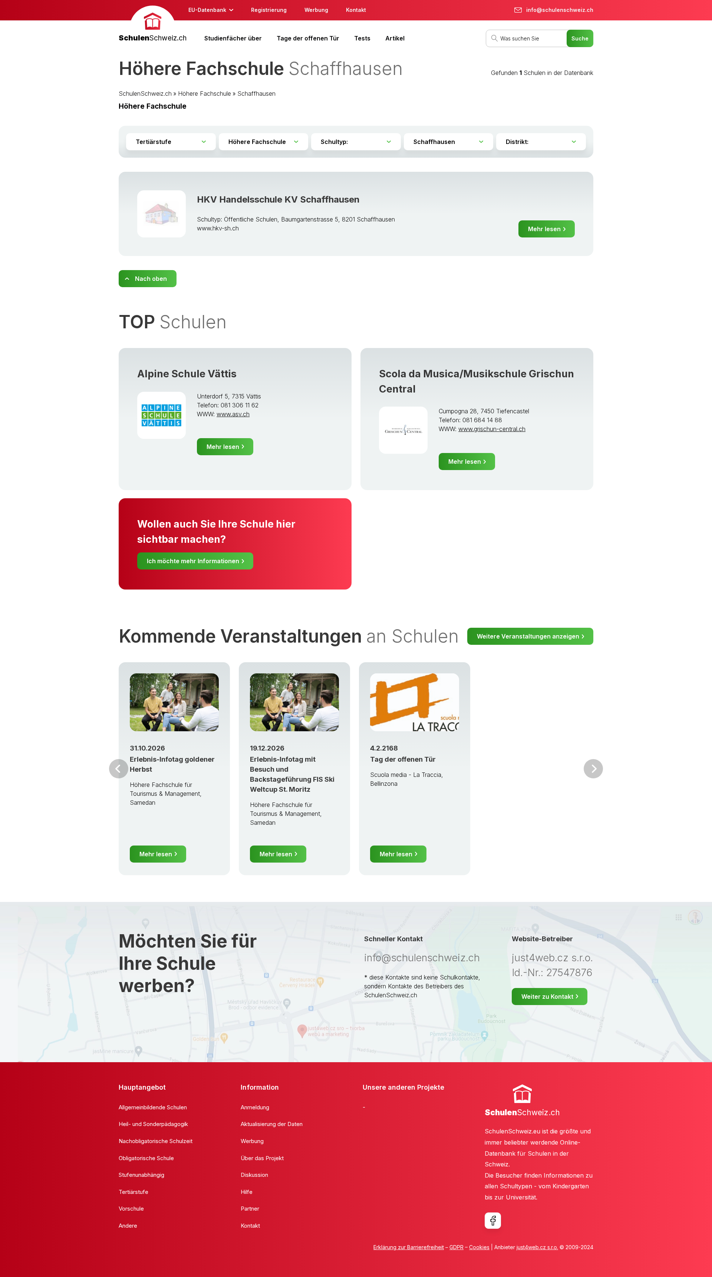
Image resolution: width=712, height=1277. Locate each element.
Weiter (593, 768)
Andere (128, 1225)
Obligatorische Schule (146, 1158)
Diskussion (254, 1174)
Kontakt (356, 10)
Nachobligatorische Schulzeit (155, 1141)
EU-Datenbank (207, 10)
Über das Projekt (262, 1158)
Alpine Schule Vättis (187, 374)
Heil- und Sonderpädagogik (153, 1123)
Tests (362, 38)
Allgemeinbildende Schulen (153, 1107)
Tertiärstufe (133, 1191)
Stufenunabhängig (141, 1174)
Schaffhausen (256, 93)
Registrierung (269, 10)
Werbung (316, 10)
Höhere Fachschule (204, 93)
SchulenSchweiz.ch (145, 93)
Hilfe (247, 1191)
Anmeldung (255, 1107)
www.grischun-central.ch (491, 429)
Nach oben (151, 278)
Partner (250, 1208)
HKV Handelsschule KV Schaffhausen (278, 199)
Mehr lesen (544, 229)
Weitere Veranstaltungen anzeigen (528, 636)
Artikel (395, 38)
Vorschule (131, 1208)
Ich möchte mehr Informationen (193, 561)
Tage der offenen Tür (308, 38)
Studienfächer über (233, 38)
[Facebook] (493, 1220)
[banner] (153, 25)
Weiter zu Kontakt (547, 996)
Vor (118, 768)
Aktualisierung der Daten (272, 1123)
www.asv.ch (233, 414)
